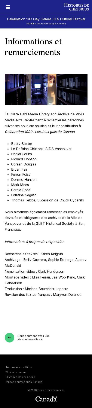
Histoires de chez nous (20, 377)
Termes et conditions (19, 367)
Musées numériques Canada (24, 382)
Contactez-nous (16, 372)
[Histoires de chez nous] (78, 6)
